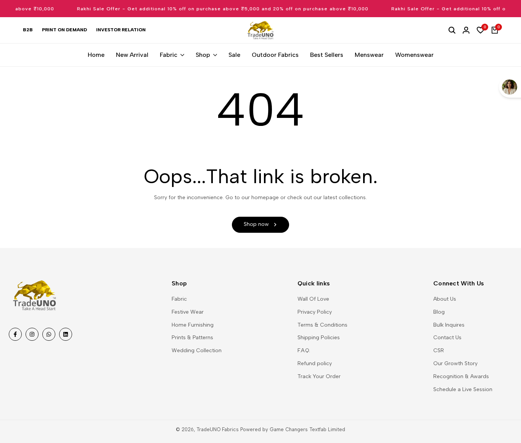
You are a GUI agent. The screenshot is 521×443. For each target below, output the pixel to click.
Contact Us (447, 337)
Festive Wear (188, 312)
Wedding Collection (197, 350)
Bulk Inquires (449, 325)
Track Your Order (319, 376)
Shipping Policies (318, 337)
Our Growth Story (455, 363)
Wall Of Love (313, 299)
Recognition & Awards (461, 376)
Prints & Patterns (192, 337)
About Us (444, 299)
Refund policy (314, 363)
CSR (438, 350)
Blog (439, 312)
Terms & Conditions (322, 325)
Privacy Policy (314, 312)
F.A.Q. (303, 350)
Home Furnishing (193, 325)
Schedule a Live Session (462, 389)
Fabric (179, 299)
